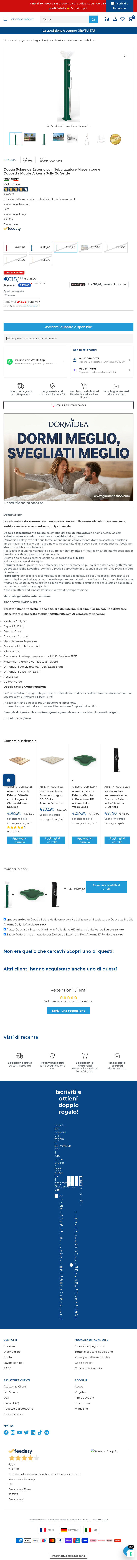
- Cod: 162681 (24, 786)
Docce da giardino (35, 40)
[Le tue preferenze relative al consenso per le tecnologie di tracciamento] (130, 1553)
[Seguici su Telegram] (46, 1433)
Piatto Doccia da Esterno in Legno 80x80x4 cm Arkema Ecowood (51, 797)
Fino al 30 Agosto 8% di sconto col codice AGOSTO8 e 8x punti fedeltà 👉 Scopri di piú (68, 6)
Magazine (81, 1408)
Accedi (79, 1386)
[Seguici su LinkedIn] (33, 1433)
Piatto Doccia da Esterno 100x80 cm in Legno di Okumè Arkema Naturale (18, 799)
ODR (7, 1397)
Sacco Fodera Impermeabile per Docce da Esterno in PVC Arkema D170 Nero (116, 799)
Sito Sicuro (11, 1392)
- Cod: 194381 (56, 786)
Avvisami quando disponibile (68, 327)
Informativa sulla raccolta (68, 1555)
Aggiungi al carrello (19, 840)
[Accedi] (115, 19)
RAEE (7, 1368)
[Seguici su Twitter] (26, 1433)
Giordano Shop (13, 40)
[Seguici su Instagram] (12, 1433)
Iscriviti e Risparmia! (120, 6)
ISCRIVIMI (81, 1181)
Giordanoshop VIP (31, 306)
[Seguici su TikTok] (39, 1433)
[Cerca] (93, 19)
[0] (130, 20)
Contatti (9, 1357)
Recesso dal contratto (18, 1408)
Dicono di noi (12, 1351)
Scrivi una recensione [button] (68, 1010)
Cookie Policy (84, 1362)
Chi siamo (10, 1346)
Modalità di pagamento (90, 1346)
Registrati (81, 1392)
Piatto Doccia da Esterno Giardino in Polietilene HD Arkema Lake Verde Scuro (83, 799)
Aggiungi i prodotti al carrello (106, 887)
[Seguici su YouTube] (19, 1433)
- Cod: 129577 (89, 786)
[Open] (9, 780)
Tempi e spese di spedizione (94, 1351)
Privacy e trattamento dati (92, 1357)
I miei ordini (82, 1403)
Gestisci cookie (13, 1414)
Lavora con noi (13, 1362)
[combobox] (76, 1181)
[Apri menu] (5, 19)
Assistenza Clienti (15, 1386)
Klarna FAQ (11, 1403)
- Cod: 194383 (122, 786)
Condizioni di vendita (88, 1368)
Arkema (10, 159)
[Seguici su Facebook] (6, 1433)
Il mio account (84, 1397)
